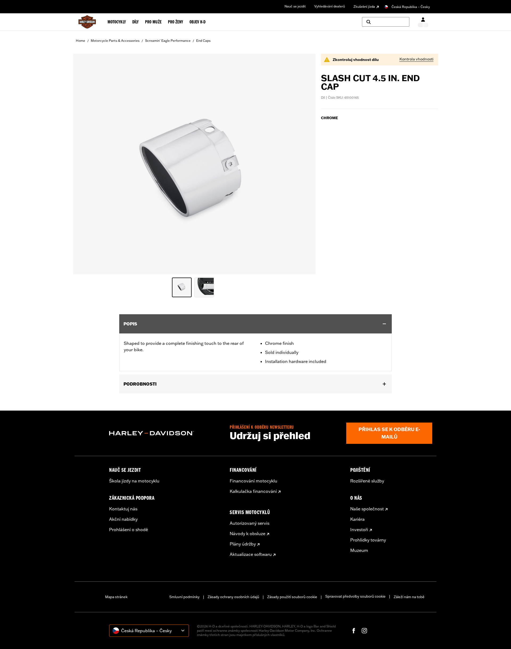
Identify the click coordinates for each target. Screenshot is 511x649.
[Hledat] (385, 22)
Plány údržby (243, 544)
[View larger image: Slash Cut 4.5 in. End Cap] (194, 163)
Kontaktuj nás (123, 508)
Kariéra (357, 519)
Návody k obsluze (247, 533)
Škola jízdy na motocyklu (134, 480)
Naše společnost (367, 508)
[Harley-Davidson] (165, 433)
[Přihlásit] (423, 22)
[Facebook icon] (354, 630)
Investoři (359, 529)
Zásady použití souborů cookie (292, 597)
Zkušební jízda (364, 7)
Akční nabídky (123, 519)
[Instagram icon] (364, 630)
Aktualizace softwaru (251, 554)
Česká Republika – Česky (411, 7)
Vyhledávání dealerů (329, 6)
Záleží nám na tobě (409, 597)
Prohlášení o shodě (128, 529)
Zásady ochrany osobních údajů (233, 597)
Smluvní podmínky (184, 597)
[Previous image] (84, 164)
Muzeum (359, 550)
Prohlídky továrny (368, 540)
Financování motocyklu (253, 480)
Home (80, 41)
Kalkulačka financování (253, 491)
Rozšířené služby (367, 480)
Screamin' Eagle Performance (168, 41)
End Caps (203, 41)
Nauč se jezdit (295, 6)
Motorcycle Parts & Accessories (115, 41)
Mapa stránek (116, 597)
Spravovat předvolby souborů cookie (355, 596)
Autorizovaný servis (249, 523)
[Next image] (305, 164)
